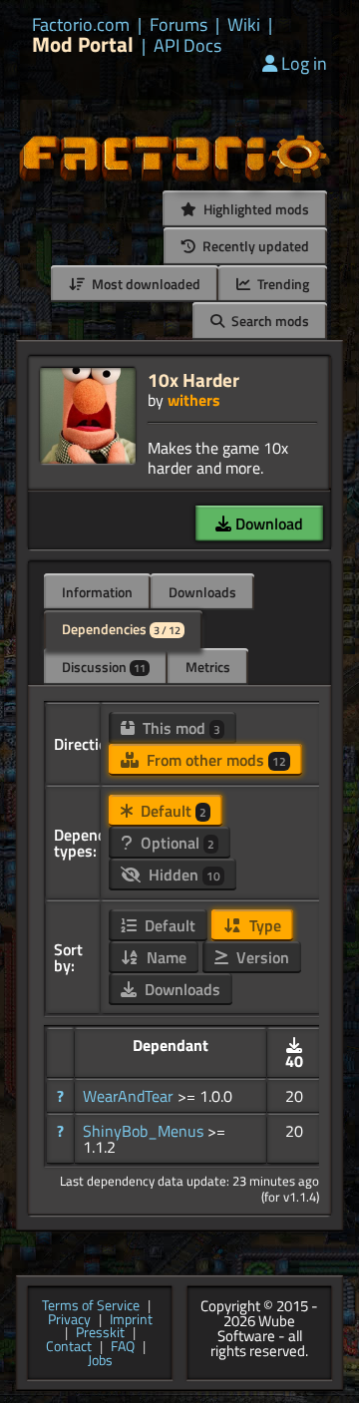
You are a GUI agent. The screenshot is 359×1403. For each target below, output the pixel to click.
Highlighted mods (254, 208)
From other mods (214, 760)
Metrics (207, 666)
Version (260, 957)
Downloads (202, 591)
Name (164, 957)
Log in (304, 63)
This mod (179, 728)
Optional (175, 843)
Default (171, 811)
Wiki (243, 25)
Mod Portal (83, 44)
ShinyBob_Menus (145, 1131)
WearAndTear (130, 1096)
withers (194, 400)
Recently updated (254, 245)
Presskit (100, 1333)
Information (97, 591)
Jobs (100, 1361)
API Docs (187, 46)
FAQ (123, 1347)
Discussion (104, 666)
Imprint (131, 1320)
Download (267, 523)
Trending (281, 283)
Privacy (69, 1320)
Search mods (268, 320)
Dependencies (121, 628)
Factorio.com (81, 25)
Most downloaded (144, 283)
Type (263, 925)
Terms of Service (91, 1306)
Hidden (182, 874)
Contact (69, 1347)
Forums (178, 25)
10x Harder (193, 379)
